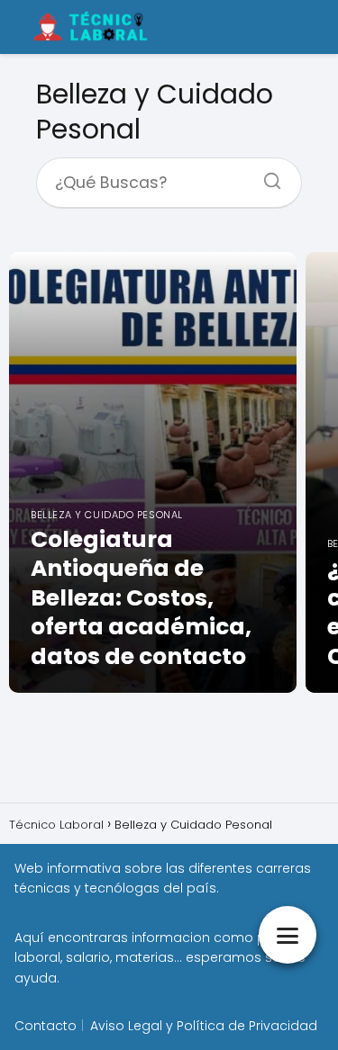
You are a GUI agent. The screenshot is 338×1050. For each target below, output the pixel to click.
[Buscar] (266, 175)
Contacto (45, 1026)
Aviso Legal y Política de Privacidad (203, 1026)
